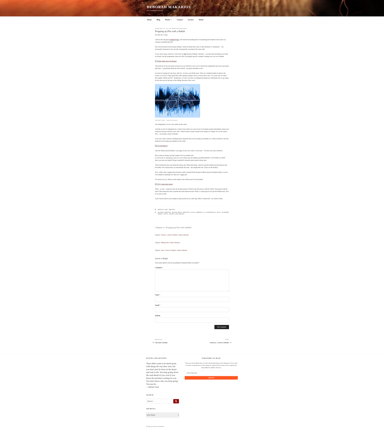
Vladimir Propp (174, 39)
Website (157, 315)
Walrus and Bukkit (176, 213)
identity (186, 212)
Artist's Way (163, 209)
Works (167, 20)
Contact (180, 20)
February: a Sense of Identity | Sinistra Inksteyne (175, 235)
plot (218, 212)
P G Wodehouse (210, 212)
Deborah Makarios (169, 7)
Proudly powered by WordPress (155, 426)
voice (166, 213)
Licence (191, 20)
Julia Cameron (197, 212)
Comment (159, 267)
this (185, 54)
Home (149, 20)
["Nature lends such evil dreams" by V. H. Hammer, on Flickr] (166, 61)
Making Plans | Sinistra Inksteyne (170, 242)
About (201, 20)
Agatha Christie (164, 212)
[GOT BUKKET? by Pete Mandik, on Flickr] (161, 146)
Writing (172, 209)
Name (157, 295)
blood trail (177, 212)
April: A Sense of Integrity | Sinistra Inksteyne (174, 250)
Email (157, 305)
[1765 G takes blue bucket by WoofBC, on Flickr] (164, 184)
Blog (158, 20)
